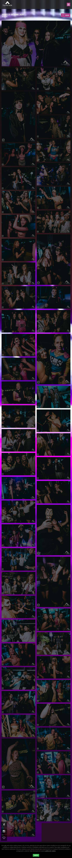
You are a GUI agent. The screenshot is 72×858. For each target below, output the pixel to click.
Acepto (36, 855)
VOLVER (67, 15)
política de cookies (50, 851)
